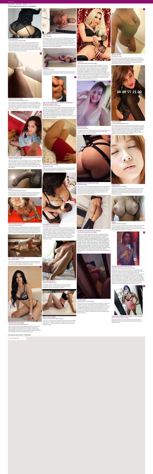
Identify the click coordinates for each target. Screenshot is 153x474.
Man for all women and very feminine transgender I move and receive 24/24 (58, 103)
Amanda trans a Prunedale (16, 322)
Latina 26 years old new (15, 99)
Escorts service (11, 4)
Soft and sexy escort (49, 281)
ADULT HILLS (11, 1)
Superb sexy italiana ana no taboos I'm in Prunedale (127, 316)
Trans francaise (116, 122)
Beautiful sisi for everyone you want (88, 183)
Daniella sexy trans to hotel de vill (122, 266)
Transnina (80, 61)
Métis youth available (49, 317)
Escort (10, 189)
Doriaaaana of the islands (50, 164)
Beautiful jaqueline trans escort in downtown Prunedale (24, 157)
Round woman (81, 299)
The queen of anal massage (51, 224)
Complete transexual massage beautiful (89, 230)
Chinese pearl (116, 185)
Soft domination (13, 39)
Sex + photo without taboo (16, 258)
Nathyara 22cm (82, 127)
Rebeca (114, 222)
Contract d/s (46, 34)
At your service (116, 54)
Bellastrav (46, 68)
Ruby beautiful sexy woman (16, 223)
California (25, 4)
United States (18, 4)
